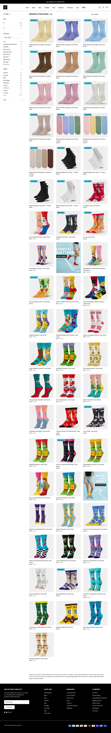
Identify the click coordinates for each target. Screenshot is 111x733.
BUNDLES (61, 8)
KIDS (53, 8)
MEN (40, 8)
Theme (5, 69)
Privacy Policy (96, 695)
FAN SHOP (70, 8)
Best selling (94, 14)
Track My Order (71, 693)
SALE (77, 8)
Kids (45, 703)
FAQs (68, 700)
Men (45, 698)
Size (4, 19)
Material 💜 (19, 725)
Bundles (46, 705)
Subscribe (9, 707)
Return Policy (96, 703)
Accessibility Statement (99, 698)
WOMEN (46, 8)
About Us (95, 693)
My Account (70, 698)
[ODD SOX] (5, 7)
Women (46, 700)
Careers (69, 703)
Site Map (95, 711)
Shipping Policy (96, 700)
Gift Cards (47, 713)
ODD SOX (10, 725)
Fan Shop (6, 34)
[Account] (99, 7)
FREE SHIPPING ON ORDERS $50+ (55, 2)
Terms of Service (97, 705)
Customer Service (72, 705)
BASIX (33, 8)
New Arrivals (47, 693)
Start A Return (71, 695)
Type (4, 100)
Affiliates (69, 708)
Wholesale (95, 708)
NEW (27, 8)
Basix (45, 695)
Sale (45, 711)
